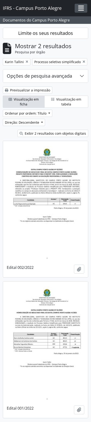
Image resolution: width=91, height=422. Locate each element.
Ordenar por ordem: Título (26, 113)
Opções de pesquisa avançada (39, 76)
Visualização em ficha (26, 101)
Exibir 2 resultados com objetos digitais (55, 133)
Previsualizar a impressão (29, 90)
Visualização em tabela (68, 101)
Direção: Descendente (22, 122)
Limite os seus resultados (45, 33)
